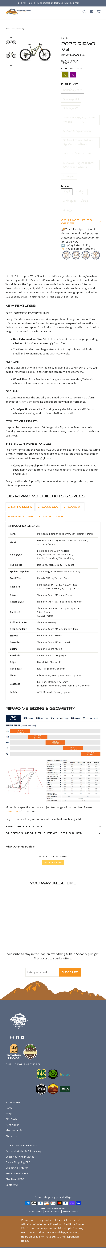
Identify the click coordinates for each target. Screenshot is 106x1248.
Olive (64, 75)
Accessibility (56, 1211)
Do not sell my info (70, 1211)
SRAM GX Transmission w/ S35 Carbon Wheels (78, 142)
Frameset (69, 176)
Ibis (64, 38)
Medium (80, 191)
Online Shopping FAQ (18, 1162)
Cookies (39, 1211)
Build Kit (69, 84)
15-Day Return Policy (77, 245)
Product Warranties (17, 1174)
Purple (72, 75)
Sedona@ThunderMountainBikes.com (58, 3)
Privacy (31, 1211)
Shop (9, 1114)
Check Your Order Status (20, 1157)
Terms (46, 1211)
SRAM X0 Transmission (77, 153)
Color (71, 68)
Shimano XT (70, 108)
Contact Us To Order (76, 222)
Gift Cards (11, 1119)
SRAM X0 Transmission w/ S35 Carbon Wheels (78, 165)
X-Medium (69, 201)
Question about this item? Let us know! (45, 833)
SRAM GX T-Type (20, 516)
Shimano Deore (72, 90)
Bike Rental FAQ (15, 1179)
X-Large (68, 210)
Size (65, 185)
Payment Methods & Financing (23, 1151)
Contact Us (12, 1185)
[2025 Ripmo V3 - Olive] (7, 936)
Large (84, 201)
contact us (12, 811)
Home (8, 29)
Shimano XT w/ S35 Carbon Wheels (79, 120)
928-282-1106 (25, 3)
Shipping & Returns (24, 826)
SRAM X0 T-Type (51, 516)
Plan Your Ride (14, 1130)
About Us (11, 1136)
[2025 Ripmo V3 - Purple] (11, 936)
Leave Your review (53, 862)
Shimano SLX (71, 99)
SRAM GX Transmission (77, 131)
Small (66, 191)
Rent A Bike (12, 1125)
